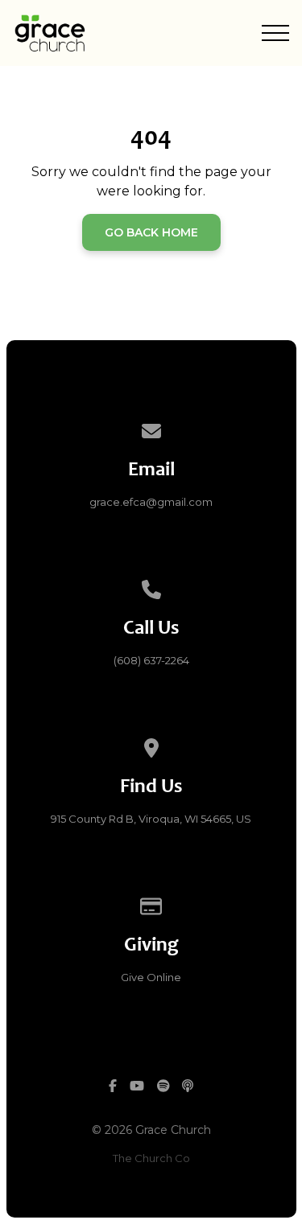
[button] (275, 33)
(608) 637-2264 (151, 660)
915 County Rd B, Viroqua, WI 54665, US (151, 818)
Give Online (151, 977)
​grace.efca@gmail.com (151, 501)
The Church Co (151, 1158)
